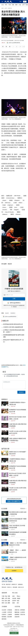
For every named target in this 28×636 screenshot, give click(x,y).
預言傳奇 (9, 616)
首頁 (2, 4)
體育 (3, 602)
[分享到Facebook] (2, 47)
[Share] (10, 406)
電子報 (3, 584)
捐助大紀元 (21, 587)
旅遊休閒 (17, 616)
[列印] (16, 47)
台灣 (23, 4)
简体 (21, 1)
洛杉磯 (14, 598)
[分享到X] (9, 47)
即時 (6, 4)
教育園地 (4, 616)
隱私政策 (15, 306)
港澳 (9, 598)
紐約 (13, 596)
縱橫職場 (17, 614)
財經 (6, 600)
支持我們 (14, 570)
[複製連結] (13, 46)
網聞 (9, 602)
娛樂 (9, 600)
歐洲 (18, 600)
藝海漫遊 (4, 619)
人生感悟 (4, 612)
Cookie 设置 (14, 633)
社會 (6, 602)
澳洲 (13, 602)
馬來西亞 (13, 313)
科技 (3, 600)
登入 (25, 1)
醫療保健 (17, 612)
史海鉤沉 (4, 614)
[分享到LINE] (6, 47)
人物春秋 (9, 614)
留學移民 (22, 610)
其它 (18, 602)
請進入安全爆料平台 (14, 501)
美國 (13, 4)
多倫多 (18, 598)
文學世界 (9, 612)
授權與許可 (14, 584)
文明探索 (9, 610)
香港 (27, 4)
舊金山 (18, 596)
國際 (16, 4)
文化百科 (4, 610)
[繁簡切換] (23, 47)
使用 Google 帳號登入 (15, 302)
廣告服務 (15, 587)
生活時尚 (22, 612)
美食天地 (22, 614)
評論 (20, 4)
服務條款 (20, 584)
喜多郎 (7, 313)
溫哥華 (14, 600)
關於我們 (8, 584)
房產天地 (17, 610)
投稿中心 (9, 587)
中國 (9, 4)
